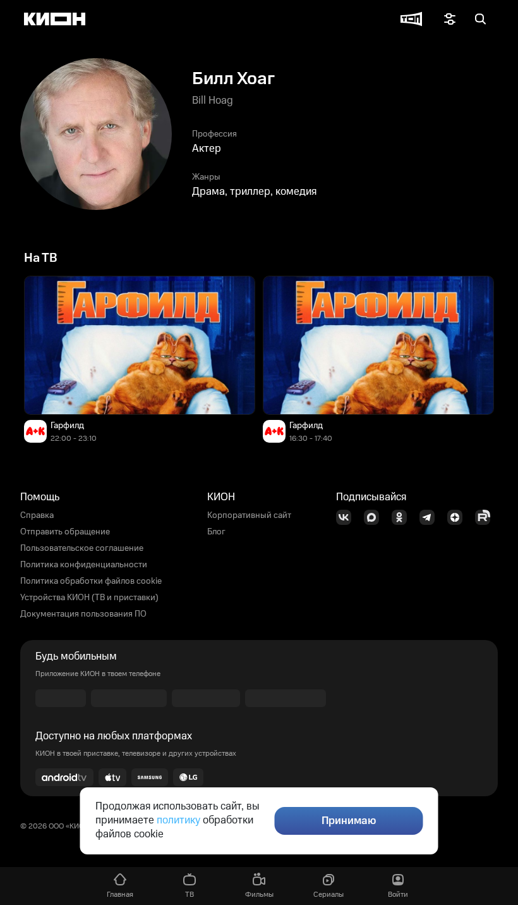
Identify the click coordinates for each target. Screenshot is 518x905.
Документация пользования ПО (83, 614)
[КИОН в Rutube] (486, 517)
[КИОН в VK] (347, 517)
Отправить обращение (65, 532)
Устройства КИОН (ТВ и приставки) (89, 597)
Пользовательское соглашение (81, 548)
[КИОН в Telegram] (430, 517)
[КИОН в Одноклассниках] (403, 517)
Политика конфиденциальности (83, 564)
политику (178, 820)
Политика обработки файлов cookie (91, 581)
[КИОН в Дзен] (458, 517)
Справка (37, 515)
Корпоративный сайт (249, 515)
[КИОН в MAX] (375, 517)
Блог (216, 532)
